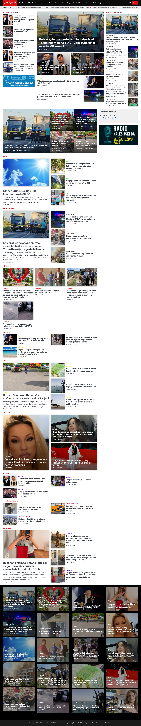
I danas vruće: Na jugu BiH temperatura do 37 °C (19, 192)
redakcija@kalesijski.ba (108, 118)
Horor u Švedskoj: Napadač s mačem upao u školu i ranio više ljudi (26, 397)
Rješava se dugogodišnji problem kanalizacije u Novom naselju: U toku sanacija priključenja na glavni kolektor (81, 293)
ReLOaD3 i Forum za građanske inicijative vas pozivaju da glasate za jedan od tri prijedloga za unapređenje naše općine (18, 293)
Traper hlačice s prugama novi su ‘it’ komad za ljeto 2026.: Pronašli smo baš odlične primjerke (81, 574)
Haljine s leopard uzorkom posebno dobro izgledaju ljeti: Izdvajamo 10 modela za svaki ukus (79, 539)
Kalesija (44, 3)
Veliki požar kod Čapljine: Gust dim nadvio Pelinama (116, 76)
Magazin (81, 3)
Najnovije (102, 3)
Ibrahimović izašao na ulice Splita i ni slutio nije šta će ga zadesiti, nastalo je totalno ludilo (81, 339)
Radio (95, 3)
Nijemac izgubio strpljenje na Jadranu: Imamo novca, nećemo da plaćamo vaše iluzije (32, 352)
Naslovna (23, 3)
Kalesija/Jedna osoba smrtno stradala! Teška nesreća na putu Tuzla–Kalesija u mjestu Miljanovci (67, 42)
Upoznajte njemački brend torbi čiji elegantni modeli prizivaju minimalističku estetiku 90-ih (25, 566)
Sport (64, 3)
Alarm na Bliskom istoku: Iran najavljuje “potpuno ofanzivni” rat (81, 385)
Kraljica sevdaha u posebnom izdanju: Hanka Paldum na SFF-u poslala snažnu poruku (71, 463)
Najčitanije (109, 3)
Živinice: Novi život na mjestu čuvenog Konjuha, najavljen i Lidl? (33, 520)
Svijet (75, 3)
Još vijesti (119, 12)
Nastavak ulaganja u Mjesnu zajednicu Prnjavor (47, 291)
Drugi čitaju (13, 12)
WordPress (108, 723)
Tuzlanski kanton (54, 3)
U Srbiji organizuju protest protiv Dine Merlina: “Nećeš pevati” (118, 7)
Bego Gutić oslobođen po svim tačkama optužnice (116, 102)
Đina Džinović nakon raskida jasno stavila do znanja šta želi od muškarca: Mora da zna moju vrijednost (72, 434)
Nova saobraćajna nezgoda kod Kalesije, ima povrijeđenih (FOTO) (18, 325)
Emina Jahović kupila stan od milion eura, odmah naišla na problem (120, 708)
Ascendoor (91, 723)
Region (69, 3)
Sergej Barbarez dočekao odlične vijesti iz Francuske (24, 43)
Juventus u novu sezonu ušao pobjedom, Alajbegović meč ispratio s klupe (46, 7)
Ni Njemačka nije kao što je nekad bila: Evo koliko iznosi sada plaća (81, 370)
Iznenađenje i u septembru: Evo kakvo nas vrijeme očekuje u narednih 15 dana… (80, 166)
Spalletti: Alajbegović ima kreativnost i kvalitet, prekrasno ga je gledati (24, 54)
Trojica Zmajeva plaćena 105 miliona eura (83, 7)
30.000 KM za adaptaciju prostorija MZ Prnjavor (29, 508)
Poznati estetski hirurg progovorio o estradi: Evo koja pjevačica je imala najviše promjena (26, 462)
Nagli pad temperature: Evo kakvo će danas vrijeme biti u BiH (81, 182)
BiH (29, 3)
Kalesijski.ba (10, 2)
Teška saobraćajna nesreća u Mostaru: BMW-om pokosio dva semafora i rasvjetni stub (59, 95)
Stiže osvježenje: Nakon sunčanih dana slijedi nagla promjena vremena (81, 197)
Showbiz (89, 3)
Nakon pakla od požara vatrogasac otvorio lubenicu (115, 64)
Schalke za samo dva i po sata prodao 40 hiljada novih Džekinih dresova (24, 66)
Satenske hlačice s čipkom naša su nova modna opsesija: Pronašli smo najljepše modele (81, 557)
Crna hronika (36, 3)
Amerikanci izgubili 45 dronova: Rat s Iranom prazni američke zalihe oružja (80, 402)
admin (18, 609)
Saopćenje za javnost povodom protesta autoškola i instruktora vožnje (80, 508)
